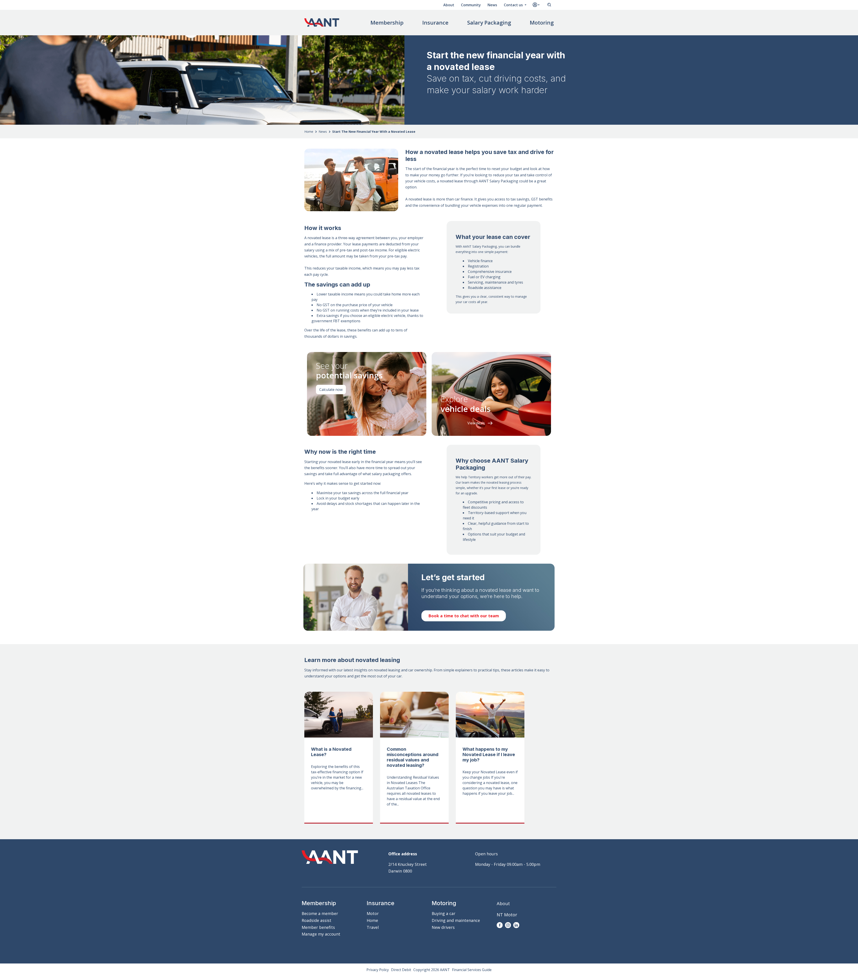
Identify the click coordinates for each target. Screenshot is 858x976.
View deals (476, 423)
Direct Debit (401, 969)
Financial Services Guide (472, 969)
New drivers (443, 927)
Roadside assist (316, 920)
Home (308, 131)
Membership (387, 22)
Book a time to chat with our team (463, 615)
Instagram (508, 925)
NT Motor (507, 915)
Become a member (320, 913)
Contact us (514, 4)
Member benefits (318, 927)
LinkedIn (516, 925)
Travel (373, 927)
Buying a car (443, 913)
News (492, 4)
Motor (373, 913)
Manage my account (321, 934)
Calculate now (331, 389)
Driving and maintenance (456, 920)
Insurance (435, 22)
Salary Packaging (489, 22)
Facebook (500, 925)
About (448, 4)
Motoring (542, 22)
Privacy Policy (377, 969)
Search (549, 5)
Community (471, 4)
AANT (321, 22)
